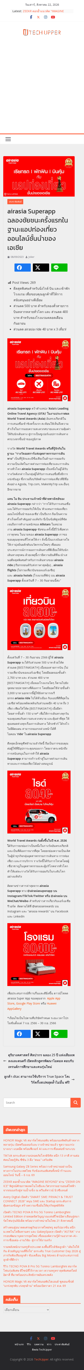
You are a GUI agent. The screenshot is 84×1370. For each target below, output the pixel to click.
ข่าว (49, 1344)
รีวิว (29, 1344)
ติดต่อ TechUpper (42, 1349)
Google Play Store (28, 1003)
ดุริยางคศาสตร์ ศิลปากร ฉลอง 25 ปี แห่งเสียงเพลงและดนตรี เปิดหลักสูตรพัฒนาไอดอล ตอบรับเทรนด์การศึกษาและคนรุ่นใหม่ (41, 1061)
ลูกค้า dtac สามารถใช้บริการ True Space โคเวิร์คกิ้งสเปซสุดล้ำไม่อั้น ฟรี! (37, 1079)
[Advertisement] (42, 89)
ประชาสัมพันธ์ (15, 201)
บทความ (39, 1344)
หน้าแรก (19, 1344)
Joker (31, 257)
